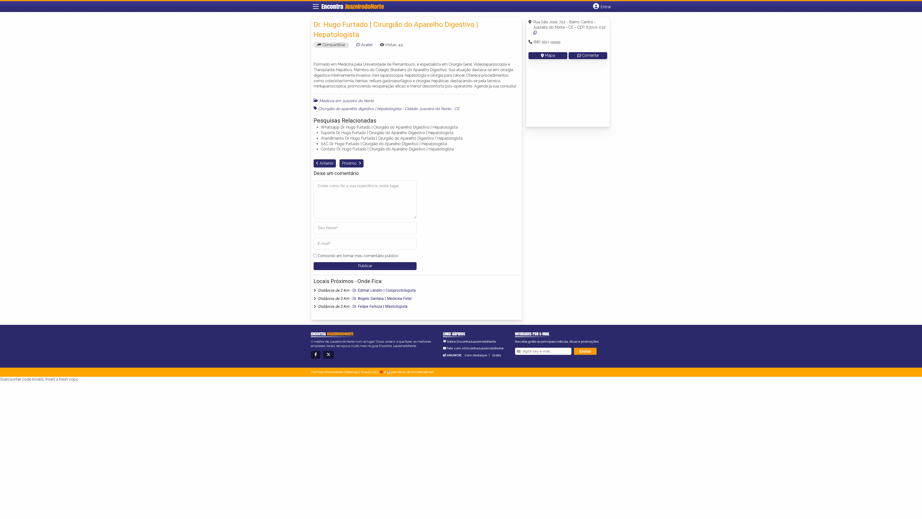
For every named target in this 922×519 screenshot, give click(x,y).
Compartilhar (333, 45)
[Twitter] (328, 355)
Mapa (550, 55)
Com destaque (476, 355)
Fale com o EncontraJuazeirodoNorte (475, 348)
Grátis (496, 355)
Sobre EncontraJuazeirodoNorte (471, 341)
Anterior (327, 163)
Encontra (352, 6)
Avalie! (367, 45)
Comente (590, 55)
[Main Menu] (316, 6)
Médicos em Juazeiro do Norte (346, 101)
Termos (317, 372)
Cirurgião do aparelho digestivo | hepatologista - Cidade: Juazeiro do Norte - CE (389, 108)
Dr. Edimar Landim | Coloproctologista (384, 290)
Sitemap (352, 372)
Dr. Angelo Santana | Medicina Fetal (382, 298)
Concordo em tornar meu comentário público (358, 255)
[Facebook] (316, 355)
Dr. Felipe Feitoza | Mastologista (379, 306)
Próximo (350, 163)
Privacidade (334, 372)
